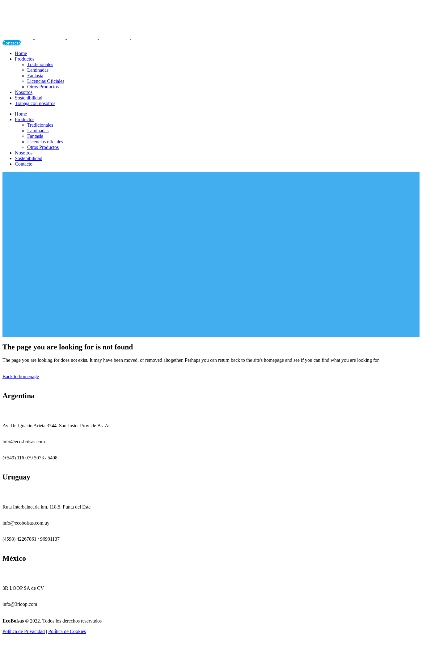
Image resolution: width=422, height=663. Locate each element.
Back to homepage (20, 376)
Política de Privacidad (23, 631)
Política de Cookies (67, 631)
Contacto (11, 42)
